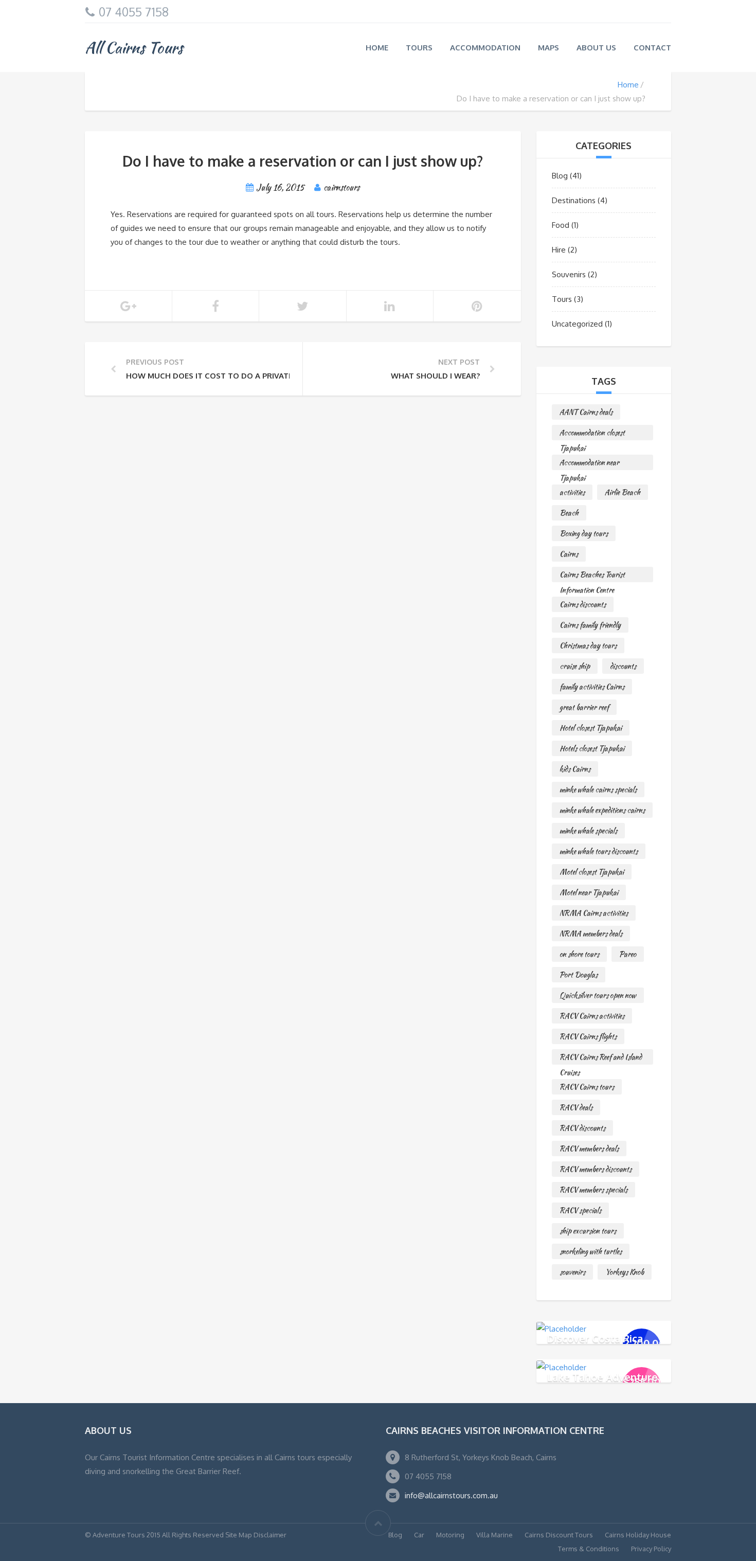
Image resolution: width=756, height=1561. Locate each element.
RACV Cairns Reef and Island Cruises (601, 1058)
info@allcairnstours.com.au (451, 1495)
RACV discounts (582, 1128)
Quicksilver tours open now (598, 995)
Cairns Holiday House (638, 1535)
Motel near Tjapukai (589, 892)
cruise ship (575, 666)
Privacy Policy (651, 1549)
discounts (623, 666)
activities (572, 492)
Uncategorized (577, 324)
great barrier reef (584, 707)
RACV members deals (589, 1148)
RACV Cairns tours (587, 1087)
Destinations (574, 200)
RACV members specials (593, 1190)
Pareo (627, 954)
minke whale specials (588, 831)
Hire (559, 250)
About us (596, 47)
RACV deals (576, 1107)
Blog (560, 176)
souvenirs (572, 1272)
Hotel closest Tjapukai (591, 728)
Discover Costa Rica (595, 1337)
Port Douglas (579, 975)
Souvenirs (569, 274)
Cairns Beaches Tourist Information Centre (592, 575)
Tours (419, 47)
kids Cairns (575, 769)
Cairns (569, 554)
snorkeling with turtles (591, 1251)
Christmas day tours (588, 645)
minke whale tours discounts (599, 851)
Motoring (450, 1535)
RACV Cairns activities (592, 1016)
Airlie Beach (622, 492)
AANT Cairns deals (586, 412)
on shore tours (579, 954)
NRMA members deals (591, 933)
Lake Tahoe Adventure (602, 1376)
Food (560, 225)
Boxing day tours (584, 533)
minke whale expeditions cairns (602, 810)
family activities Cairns (592, 686)
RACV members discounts (596, 1169)
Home (377, 47)
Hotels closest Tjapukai (592, 748)
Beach (569, 513)
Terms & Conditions (588, 1549)
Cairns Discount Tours (559, 1535)
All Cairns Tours (134, 47)
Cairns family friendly (590, 625)
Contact (652, 47)
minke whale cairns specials (598, 789)
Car (419, 1535)
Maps (548, 47)
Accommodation (485, 47)
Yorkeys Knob (624, 1272)
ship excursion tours (588, 1231)
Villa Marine (494, 1535)
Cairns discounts (583, 604)
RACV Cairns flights (588, 1036)
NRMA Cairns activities (594, 913)
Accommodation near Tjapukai (589, 463)
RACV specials (580, 1210)
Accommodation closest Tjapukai (592, 433)
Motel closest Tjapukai (592, 872)
